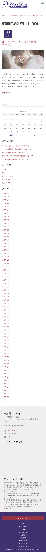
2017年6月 (5, 277)
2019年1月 (5, 227)
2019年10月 (6, 220)
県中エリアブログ (7, 176)
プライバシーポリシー (23, 546)
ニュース (4, 169)
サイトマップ (23, 543)
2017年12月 (6, 257)
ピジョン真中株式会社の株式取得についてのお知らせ (19, 149)
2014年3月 (5, 387)
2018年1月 (5, 253)
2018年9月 (5, 240)
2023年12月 (6, 196)
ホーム (23, 523)
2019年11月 (6, 217)
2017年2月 (5, 287)
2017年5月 (5, 280)
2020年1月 (5, 213)
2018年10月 (6, 237)
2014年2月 (5, 390)
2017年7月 (5, 273)
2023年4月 (5, 200)
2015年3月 (5, 347)
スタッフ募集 (23, 532)
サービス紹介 (23, 526)
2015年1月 (5, 353)
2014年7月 (5, 373)
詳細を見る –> (8, 508)
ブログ (4, 173)
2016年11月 (6, 297)
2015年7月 (5, 333)
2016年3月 (5, 317)
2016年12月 (6, 293)
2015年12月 (6, 327)
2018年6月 (5, 243)
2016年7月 (5, 310)
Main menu (42, 4)
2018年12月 (6, 230)
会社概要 (23, 535)
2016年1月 (5, 323)
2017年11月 (6, 260)
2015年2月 (5, 350)
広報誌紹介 (23, 538)
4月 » (35, 135)
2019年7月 (5, 223)
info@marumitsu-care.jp (14, 437)
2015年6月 (5, 337)
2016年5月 (5, 313)
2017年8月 (5, 270)
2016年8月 (5, 307)
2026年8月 (5, 193)
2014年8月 (5, 370)
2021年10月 (6, 203)
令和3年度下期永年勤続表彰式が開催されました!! (17, 156)
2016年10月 (6, 300)
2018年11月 (6, 233)
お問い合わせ (23, 540)
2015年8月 (5, 330)
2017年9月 (5, 267)
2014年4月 (5, 383)
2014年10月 (6, 363)
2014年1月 (5, 393)
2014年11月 (6, 360)
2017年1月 (5, 290)
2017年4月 (5, 283)
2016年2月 (5, 320)
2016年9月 (5, 303)
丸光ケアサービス (15, 5)
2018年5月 (5, 247)
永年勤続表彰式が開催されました (12, 152)
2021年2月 (5, 206)
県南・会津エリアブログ (9, 179)
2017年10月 (6, 263)
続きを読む (6, 92)
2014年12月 (6, 357)
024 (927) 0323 (12, 430)
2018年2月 (5, 250)
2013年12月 (6, 397)
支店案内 (23, 529)
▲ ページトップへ (23, 518)
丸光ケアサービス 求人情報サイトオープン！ (22, 43)
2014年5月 (5, 380)
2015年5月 (5, 340)
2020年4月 (5, 210)
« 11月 (11, 135)
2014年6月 (5, 377)
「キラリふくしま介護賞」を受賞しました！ (16, 159)
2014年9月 (5, 367)
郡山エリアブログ (7, 183)
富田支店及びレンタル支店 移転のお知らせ (15, 146)
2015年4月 (5, 343)
